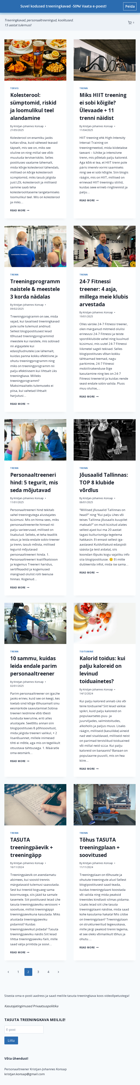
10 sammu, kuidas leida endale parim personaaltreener (33, 666)
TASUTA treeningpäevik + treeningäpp (31, 847)
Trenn (83, 88)
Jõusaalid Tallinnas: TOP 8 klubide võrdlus (103, 482)
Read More (19, 210)
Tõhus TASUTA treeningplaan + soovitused (99, 847)
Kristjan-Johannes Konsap (29, 126)
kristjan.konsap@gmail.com (24, 1074)
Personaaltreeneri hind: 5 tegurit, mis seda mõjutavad (34, 482)
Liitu (11, 1040)
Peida (130, 6)
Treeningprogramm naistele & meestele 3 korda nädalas (35, 289)
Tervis (14, 88)
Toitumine (86, 651)
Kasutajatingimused (18, 1006)
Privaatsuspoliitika (45, 1006)
